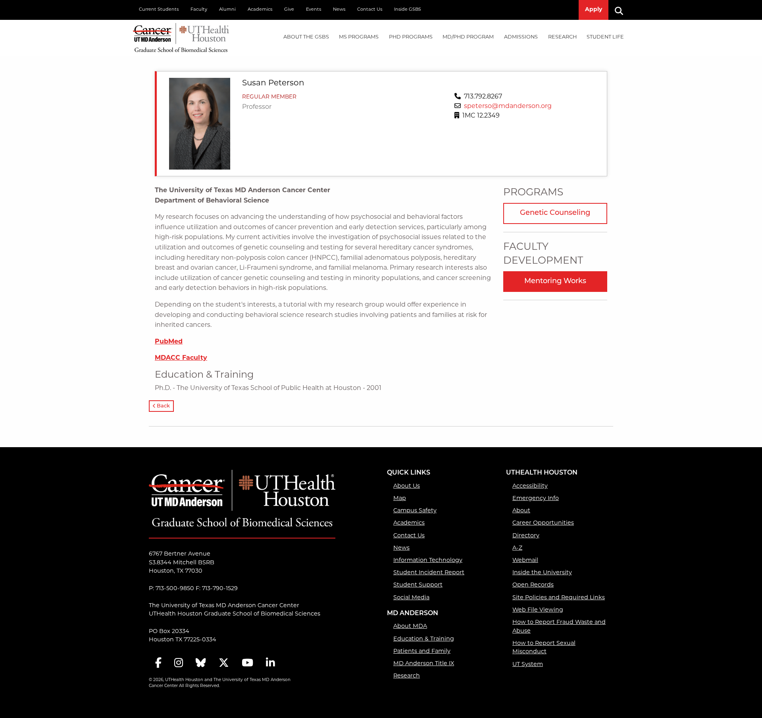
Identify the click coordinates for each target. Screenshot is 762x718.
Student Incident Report (428, 573)
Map (399, 499)
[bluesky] (201, 664)
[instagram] (178, 664)
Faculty (198, 10)
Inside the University (542, 573)
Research (562, 37)
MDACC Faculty (181, 358)
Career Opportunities (543, 523)
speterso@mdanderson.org (508, 106)
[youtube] (247, 664)
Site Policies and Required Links (558, 598)
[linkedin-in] (270, 664)
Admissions (521, 37)
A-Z (517, 548)
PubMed (169, 342)
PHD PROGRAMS (411, 37)
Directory (525, 536)
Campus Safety (415, 511)
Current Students (159, 10)
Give (289, 10)
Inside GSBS (407, 10)
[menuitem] (306, 37)
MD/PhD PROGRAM (468, 37)
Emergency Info (535, 499)
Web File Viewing (537, 610)
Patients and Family (421, 651)
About (521, 511)
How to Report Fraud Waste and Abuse (559, 627)
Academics (260, 10)
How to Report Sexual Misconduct (543, 648)
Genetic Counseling (555, 213)
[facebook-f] (158, 664)
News (339, 10)
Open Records (533, 585)
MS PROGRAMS (359, 37)
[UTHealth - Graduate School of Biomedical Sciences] (181, 36)
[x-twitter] (224, 664)
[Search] (622, 10)
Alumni (227, 10)
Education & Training (423, 639)
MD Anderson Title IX (423, 664)
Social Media (411, 598)
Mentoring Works (555, 281)
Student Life (605, 37)
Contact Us (369, 10)
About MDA (410, 626)
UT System (527, 665)
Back (163, 406)
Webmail (525, 561)
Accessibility (530, 486)
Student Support (418, 585)
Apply (593, 10)
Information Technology (427, 561)
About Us (406, 486)
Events (313, 10)
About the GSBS (306, 37)
